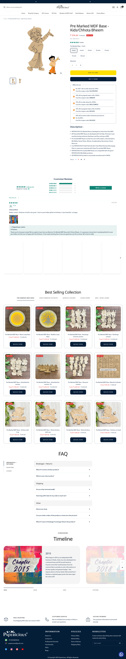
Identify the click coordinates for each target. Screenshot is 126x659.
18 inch (82, 56)
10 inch (98, 50)
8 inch (90, 50)
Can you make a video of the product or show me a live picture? (56, 515)
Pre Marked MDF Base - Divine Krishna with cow (48, 431)
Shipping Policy (75, 644)
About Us (48, 636)
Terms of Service (76, 641)
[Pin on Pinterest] (78, 159)
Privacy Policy (75, 636)
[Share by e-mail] (84, 159)
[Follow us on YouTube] (22, 649)
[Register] (119, 643)
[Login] (117, 7)
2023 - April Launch (103, 298)
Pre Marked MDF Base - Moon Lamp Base (17, 334)
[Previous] (122, 562)
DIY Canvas (45, 13)
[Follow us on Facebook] (6, 649)
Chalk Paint (85, 298)
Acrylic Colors (69, 298)
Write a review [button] (101, 188)
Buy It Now (93, 79)
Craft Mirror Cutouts (48, 298)
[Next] (122, 567)
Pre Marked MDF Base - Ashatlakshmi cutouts (17, 383)
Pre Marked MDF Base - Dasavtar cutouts (78, 383)
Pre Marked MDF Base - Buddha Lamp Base (47, 335)
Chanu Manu (101, 13)
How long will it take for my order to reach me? (51, 496)
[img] (13, 203)
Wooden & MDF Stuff (66, 13)
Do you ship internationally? (45, 489)
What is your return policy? (45, 476)
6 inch (82, 50)
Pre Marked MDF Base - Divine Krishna (78, 430)
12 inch (107, 50)
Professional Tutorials (51, 641)
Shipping (10, 467)
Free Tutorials (49, 644)
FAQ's (47, 647)
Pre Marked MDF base (25, 298)
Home (23, 13)
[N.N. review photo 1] (13, 219)
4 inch (74, 50)
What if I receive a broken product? (47, 470)
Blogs (47, 650)
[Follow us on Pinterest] (17, 649)
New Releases (79, 13)
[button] (74, 42)
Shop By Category (33, 13)
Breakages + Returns (11, 463)
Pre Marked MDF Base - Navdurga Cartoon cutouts (78, 335)
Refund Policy (75, 638)
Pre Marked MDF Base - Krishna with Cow (18, 431)
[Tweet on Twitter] (81, 159)
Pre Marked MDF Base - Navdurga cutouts (108, 335)
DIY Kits (54, 13)
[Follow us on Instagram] (11, 649)
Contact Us (48, 638)
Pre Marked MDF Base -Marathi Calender (108, 382)
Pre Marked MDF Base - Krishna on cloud (108, 430)
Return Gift (90, 13)
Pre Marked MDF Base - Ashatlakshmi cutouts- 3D (47, 383)
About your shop (41, 509)
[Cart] (121, 7)
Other (9, 471)
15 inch (74, 56)
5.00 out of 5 (30, 187)
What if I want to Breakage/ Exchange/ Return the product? (55, 522)
